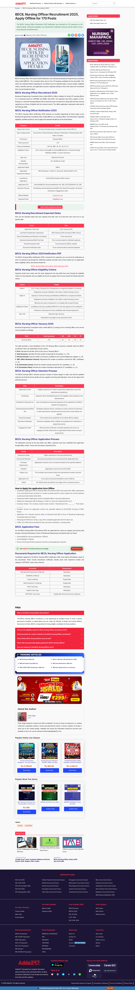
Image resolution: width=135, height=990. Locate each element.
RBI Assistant (19, 949)
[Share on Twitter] (82, 35)
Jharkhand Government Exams (78, 892)
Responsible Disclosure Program (81, 983)
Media (71, 940)
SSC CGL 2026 (19, 880)
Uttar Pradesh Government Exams (106, 889)
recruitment (28, 825)
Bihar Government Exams (104, 880)
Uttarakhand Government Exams (106, 886)
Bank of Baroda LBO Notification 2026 (65, 659)
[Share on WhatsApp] (69, 35)
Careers (77, 943)
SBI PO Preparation (21, 933)
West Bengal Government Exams (79, 886)
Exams (17, 8)
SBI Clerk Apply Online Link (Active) (64, 667)
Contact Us (72, 937)
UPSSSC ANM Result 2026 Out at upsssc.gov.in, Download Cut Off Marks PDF (103, 71)
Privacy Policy (128, 983)
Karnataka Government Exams (51, 889)
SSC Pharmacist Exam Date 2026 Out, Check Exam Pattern (103, 133)
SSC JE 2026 (73, 914)
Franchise (72, 946)
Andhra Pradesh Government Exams (53, 880)
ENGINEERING (46, 949)
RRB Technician (74, 908)
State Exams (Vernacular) (53, 3)
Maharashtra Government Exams (79, 883)
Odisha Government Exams (50, 883)
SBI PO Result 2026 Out (27, 659)
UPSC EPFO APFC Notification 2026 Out (32, 667)
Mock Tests (99, 933)
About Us (71, 933)
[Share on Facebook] (79, 35)
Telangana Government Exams (78, 880)
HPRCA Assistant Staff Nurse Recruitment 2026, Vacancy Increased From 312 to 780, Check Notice (104, 101)
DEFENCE (45, 946)
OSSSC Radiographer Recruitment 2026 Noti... (27, 850)
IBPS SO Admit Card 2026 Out (29, 663)
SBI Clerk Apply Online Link (98, 20)
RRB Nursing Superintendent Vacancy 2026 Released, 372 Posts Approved (102, 81)
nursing (20, 825)
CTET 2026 (72, 917)
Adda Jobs (18, 914)
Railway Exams (100, 914)
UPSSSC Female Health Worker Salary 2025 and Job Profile (103, 112)
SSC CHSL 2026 (20, 883)
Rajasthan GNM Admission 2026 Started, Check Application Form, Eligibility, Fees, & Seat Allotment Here (104, 93)
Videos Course (100, 940)
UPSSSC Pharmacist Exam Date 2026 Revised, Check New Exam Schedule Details (104, 107)
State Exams (70, 3)
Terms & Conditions (116, 983)
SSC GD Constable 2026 (22, 886)
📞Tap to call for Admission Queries (50, 207)
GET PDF (110, 988)
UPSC (44, 952)
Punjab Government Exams (104, 883)
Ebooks (98, 943)
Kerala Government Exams (50, 886)
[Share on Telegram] (72, 35)
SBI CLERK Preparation (22, 937)
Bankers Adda (46, 908)
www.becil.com (58, 195)
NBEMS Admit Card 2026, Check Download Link (102, 143)
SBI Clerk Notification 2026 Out (62, 663)
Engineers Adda (47, 911)
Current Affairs (19, 917)
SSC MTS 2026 (20, 889)
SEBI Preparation (20, 940)
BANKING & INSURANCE (49, 933)
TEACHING (45, 943)
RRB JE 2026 (73, 911)
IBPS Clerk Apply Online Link (98, 23)
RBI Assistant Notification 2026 (105, 895)
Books (98, 946)
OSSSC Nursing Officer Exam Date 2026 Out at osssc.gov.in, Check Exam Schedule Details (104, 149)
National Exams (35, 3)
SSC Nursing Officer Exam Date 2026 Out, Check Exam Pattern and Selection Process (102, 138)
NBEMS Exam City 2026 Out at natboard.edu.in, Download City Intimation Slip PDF (103, 126)
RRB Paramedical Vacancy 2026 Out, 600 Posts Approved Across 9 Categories (104, 87)
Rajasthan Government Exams (105, 892)
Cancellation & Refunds (100, 983)
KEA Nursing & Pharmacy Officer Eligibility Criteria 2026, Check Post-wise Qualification (103, 76)
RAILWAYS (45, 940)
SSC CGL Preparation (22, 946)
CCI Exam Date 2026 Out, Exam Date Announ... (50, 849)
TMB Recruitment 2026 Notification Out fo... (73, 850)
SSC (43, 937)
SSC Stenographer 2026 (22, 892)
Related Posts (20, 833)
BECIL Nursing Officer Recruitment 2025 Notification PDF (49, 266)
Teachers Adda (19, 911)
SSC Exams (99, 908)
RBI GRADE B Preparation (23, 952)
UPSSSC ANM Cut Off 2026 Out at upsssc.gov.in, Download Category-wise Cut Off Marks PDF (103, 119)
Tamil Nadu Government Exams (52, 892)
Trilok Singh (20, 35)
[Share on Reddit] (75, 35)
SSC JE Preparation (21, 943)
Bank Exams (99, 911)
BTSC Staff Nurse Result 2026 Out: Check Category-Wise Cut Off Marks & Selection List (103, 65)
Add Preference (77, 548)
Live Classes (100, 937)
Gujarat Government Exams (77, 889)
